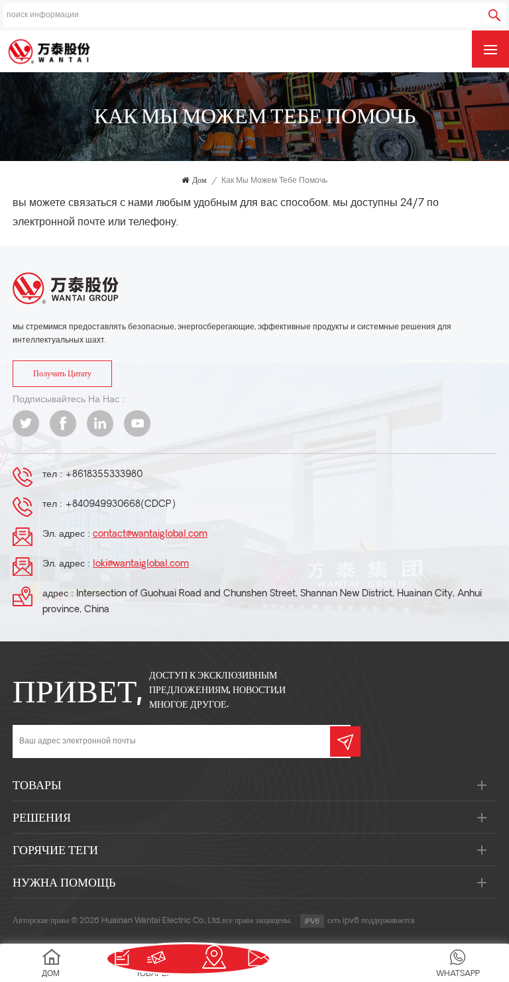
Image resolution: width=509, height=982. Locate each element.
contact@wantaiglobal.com (150, 534)
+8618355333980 (103, 475)
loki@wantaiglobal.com (141, 564)
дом (199, 181)
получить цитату (62, 374)
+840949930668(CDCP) (120, 505)
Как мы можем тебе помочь (274, 181)
